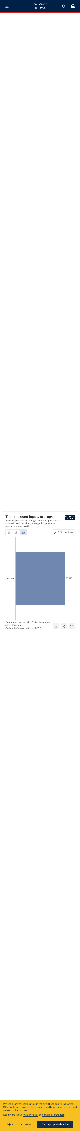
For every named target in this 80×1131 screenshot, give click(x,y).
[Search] (64, 6)
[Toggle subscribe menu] (73, 6)
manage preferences (53, 1115)
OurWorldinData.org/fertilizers (20, 628)
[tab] (9, 532)
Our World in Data (40, 6)
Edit (65, 532)
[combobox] (64, 6)
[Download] (56, 626)
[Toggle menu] (7, 6)
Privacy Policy (30, 1115)
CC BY (39, 628)
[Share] (64, 626)
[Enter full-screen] (72, 626)
